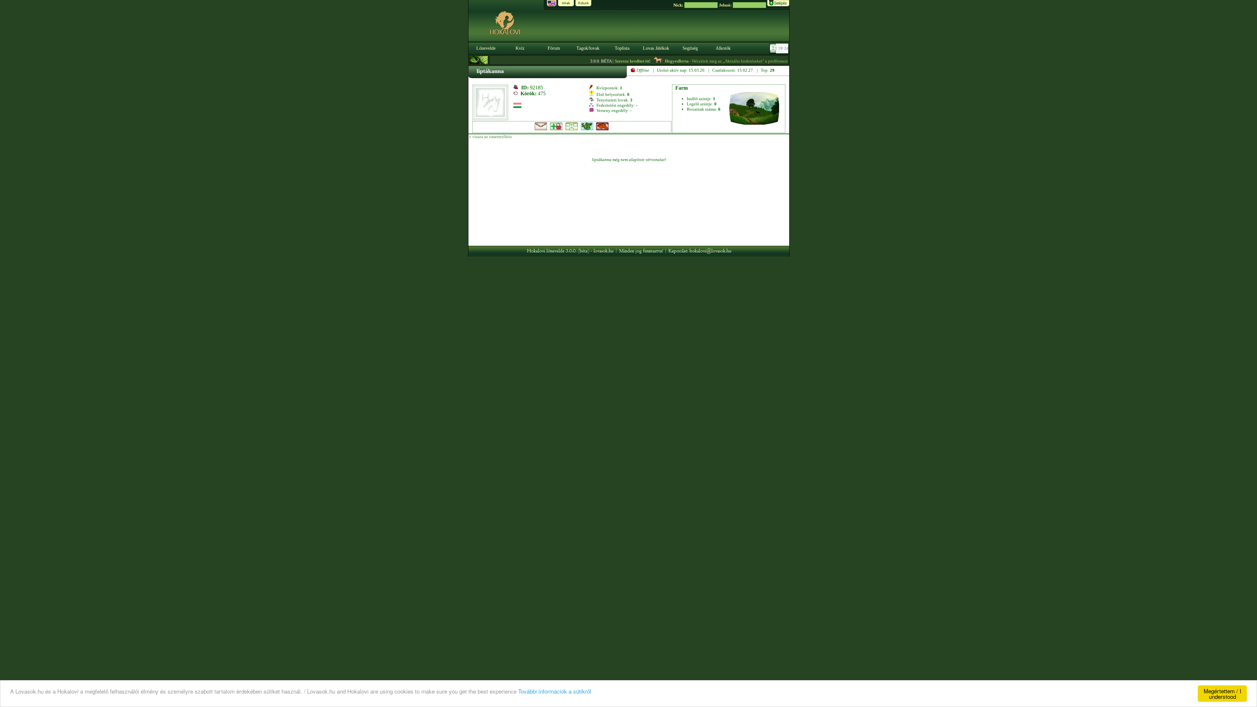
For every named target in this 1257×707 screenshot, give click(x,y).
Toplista (622, 48)
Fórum (554, 48)
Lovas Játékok (656, 48)
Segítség (690, 48)
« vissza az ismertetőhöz (490, 136)
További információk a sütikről (554, 691)
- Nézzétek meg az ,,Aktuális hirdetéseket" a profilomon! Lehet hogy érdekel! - (736, 61)
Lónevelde (486, 48)
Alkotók (723, 48)
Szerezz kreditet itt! (616, 61)
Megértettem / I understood (1222, 693)
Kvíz (520, 48)
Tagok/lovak (587, 48)
